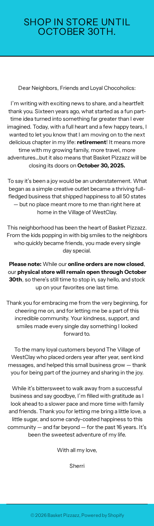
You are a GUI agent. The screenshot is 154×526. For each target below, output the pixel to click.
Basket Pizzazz (63, 515)
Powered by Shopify (102, 515)
